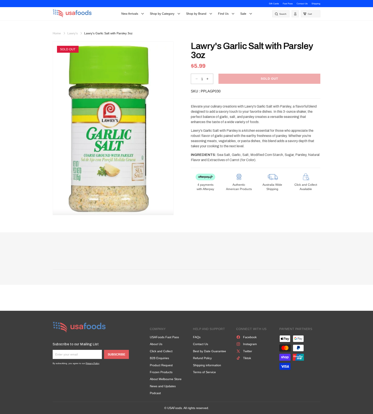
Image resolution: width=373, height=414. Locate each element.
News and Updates (163, 386)
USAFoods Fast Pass (164, 337)
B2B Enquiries (159, 358)
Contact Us (302, 3)
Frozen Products (161, 372)
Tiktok (247, 358)
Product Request (161, 365)
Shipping (315, 3)
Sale (243, 13)
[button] (310, 14)
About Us (156, 344)
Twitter (247, 351)
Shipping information (207, 365)
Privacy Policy (92, 363)
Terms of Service (204, 372)
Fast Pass (288, 3)
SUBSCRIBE (116, 354)
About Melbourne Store (166, 379)
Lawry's (72, 33)
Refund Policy (202, 358)
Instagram (250, 344)
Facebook (250, 337)
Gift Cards (274, 3)
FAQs (197, 337)
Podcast (155, 393)
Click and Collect (161, 351)
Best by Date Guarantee (209, 351)
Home (57, 33)
